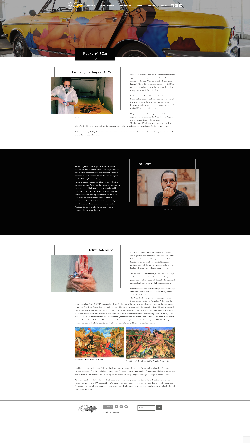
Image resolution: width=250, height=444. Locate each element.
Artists (151, 6)
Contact (108, 406)
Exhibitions (125, 6)
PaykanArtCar (107, 6)
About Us (91, 6)
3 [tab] (171, 210)
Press (139, 6)
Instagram (176, 5)
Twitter (172, 5)
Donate (164, 6)
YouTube (180, 5)
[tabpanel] (82, 95)
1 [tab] (76, 118)
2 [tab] (79, 118)
